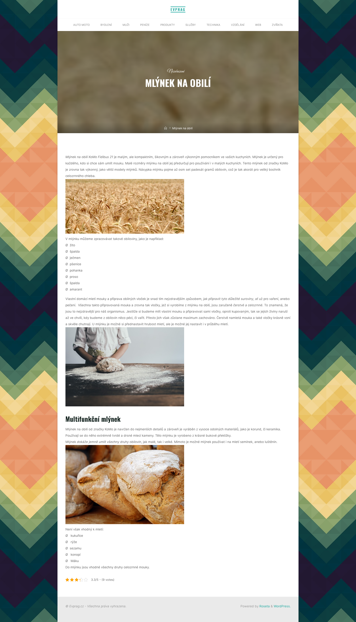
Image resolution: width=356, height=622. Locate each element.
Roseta (264, 606)
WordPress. (282, 606)
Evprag (178, 9)
